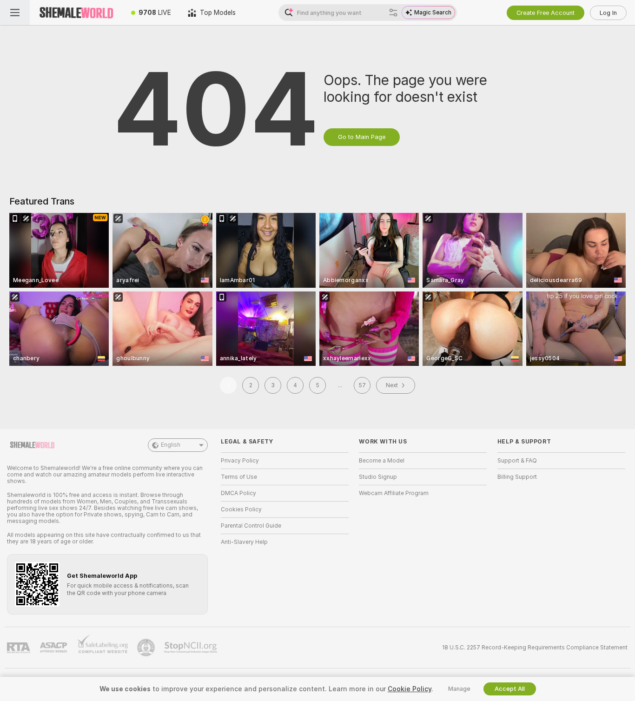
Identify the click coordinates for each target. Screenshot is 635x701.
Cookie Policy (409, 689)
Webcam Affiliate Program (394, 493)
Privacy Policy (240, 460)
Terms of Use (239, 477)
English (170, 445)
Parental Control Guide (251, 525)
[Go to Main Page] (76, 12)
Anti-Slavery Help (244, 542)
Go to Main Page (361, 136)
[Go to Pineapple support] (147, 647)
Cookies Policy (241, 509)
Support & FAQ (517, 460)
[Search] (393, 12)
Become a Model (381, 460)
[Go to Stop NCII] (191, 647)
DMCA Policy (238, 493)
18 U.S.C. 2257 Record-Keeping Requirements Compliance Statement (535, 647)
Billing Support (517, 477)
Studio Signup (378, 477)
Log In (608, 12)
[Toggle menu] (15, 12)
